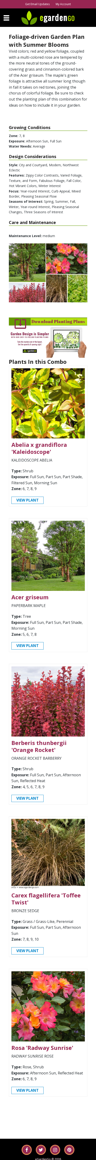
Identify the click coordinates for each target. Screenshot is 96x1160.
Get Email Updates (37, 4)
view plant (27, 500)
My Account (63, 4)
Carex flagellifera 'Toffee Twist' (46, 898)
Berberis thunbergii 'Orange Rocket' (39, 746)
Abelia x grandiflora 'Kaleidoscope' (39, 448)
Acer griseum (29, 597)
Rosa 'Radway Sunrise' (42, 1048)
